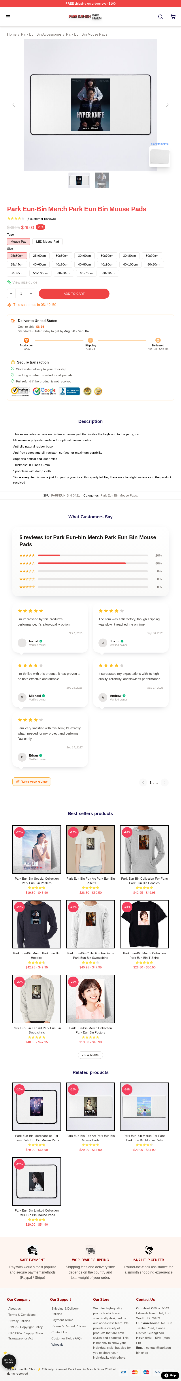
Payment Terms (62, 1320)
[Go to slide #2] (102, 180)
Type (10, 234)
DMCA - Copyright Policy (25, 1327)
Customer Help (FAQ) (66, 1338)
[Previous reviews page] (143, 782)
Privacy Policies (19, 1321)
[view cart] (173, 16)
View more (90, 1055)
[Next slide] (167, 104)
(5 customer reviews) (41, 218)
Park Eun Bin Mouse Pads (86, 34)
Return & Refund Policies (68, 1326)
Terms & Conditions (22, 1314)
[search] (160, 16)
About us (14, 1308)
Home (12, 34)
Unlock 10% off (8, 1361)
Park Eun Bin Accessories (41, 34)
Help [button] (173, 1375)
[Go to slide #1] (79, 180)
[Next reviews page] (165, 782)
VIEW (37, 869)
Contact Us (59, 1332)
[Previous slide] (14, 104)
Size (10, 248)
